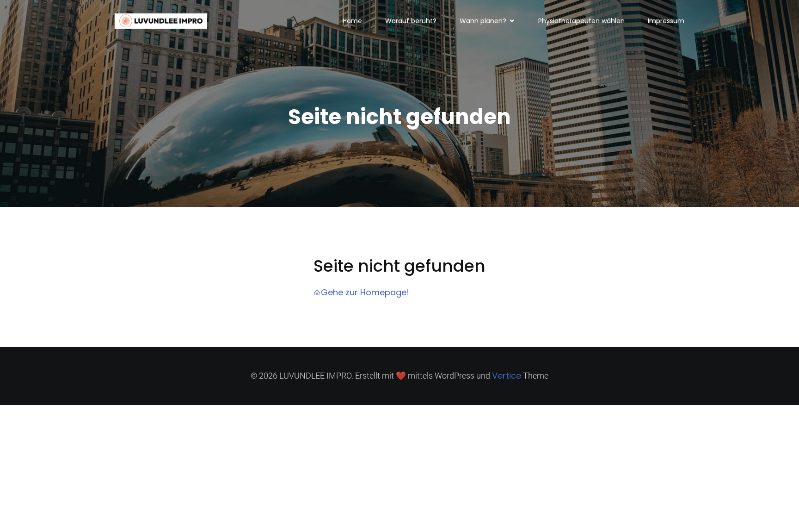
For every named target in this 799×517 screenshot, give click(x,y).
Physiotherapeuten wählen (581, 20)
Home (352, 20)
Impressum (666, 20)
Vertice (506, 375)
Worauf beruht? (410, 20)
